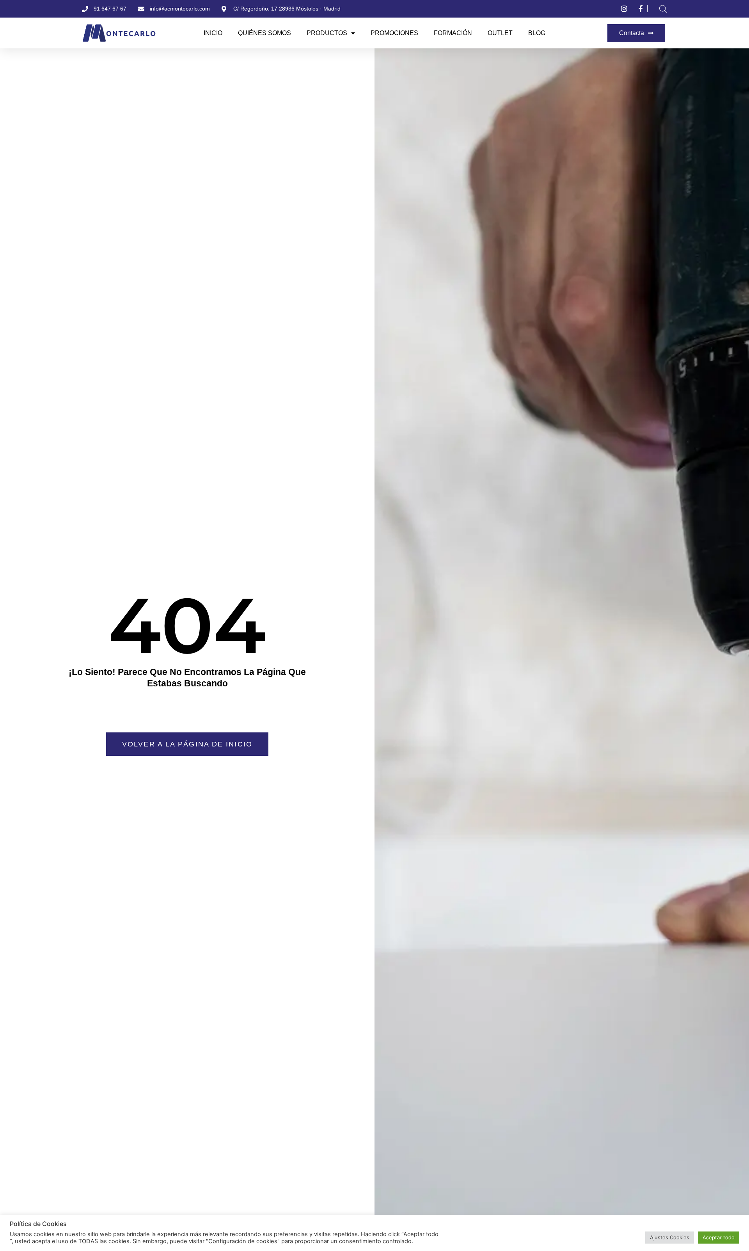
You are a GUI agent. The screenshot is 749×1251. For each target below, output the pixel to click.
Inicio (213, 33)
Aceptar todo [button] (719, 1237)
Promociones (394, 33)
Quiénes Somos (264, 33)
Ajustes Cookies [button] (669, 1237)
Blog (536, 33)
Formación (453, 33)
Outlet (500, 33)
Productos (327, 33)
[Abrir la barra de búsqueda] (663, 8)
